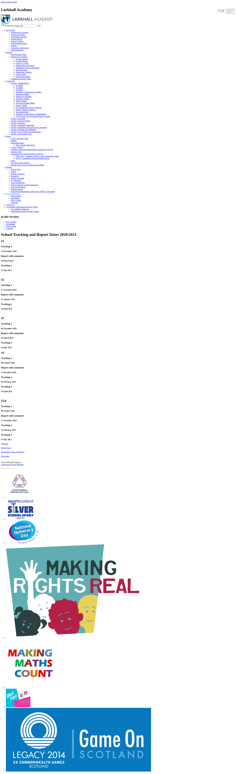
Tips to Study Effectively (25, 145)
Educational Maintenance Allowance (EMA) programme (33, 192)
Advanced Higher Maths (25, 103)
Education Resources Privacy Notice (25, 211)
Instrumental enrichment (25, 66)
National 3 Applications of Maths (28, 92)
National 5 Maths (22, 99)
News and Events (13, 194)
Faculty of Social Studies (20, 121)
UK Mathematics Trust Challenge (29, 108)
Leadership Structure (19, 37)
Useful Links (21, 74)
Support (9, 52)
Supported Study (22, 112)
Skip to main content (9, 2)
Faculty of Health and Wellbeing (23, 130)
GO (39, 26)
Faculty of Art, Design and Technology (26, 132)
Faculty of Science (18, 123)
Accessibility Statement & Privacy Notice (22, 207)
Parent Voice (16, 169)
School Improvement (19, 43)
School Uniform (17, 41)
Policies (14, 46)
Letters (13, 172)
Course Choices (17, 147)
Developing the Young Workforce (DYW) (27, 154)
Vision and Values (18, 35)
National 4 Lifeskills (23, 97)
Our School (10, 30)
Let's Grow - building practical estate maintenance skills (37, 156)
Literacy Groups (22, 63)
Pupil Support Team (18, 55)
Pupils (8, 136)
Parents (9, 167)
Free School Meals (18, 187)
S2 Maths (19, 88)
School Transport (17, 178)
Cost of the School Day (20, 48)
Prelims (14, 141)
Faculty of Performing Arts (21, 134)
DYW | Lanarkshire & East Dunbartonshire (32, 158)
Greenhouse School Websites (12, 465)
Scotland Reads (22, 61)
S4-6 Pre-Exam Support (20, 163)
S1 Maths (19, 85)
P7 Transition (16, 180)
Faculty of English (18, 119)
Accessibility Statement (20, 209)
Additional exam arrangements (27, 68)
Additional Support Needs (21, 79)
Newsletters (15, 198)
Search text (9, 26)
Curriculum (10, 81)
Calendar (14, 203)
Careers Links (16, 152)
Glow (13, 161)
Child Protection (17, 50)
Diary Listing (16, 200)
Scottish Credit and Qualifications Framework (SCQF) (32, 150)
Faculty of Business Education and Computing (29, 127)
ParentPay (15, 176)
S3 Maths (19, 90)
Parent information (23, 77)
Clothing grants (17, 189)
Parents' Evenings (18, 174)
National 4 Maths (22, 94)
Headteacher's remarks (19, 32)
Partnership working (23, 72)
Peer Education (22, 70)
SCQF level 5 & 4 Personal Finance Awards (33, 116)
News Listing (16, 196)
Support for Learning (19, 57)
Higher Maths (21, 101)
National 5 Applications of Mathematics (31, 114)
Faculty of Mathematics (20, 83)
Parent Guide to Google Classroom (24, 185)
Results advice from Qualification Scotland (27, 165)
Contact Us (10, 205)
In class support (22, 59)
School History (16, 39)
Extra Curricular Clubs (19, 138)
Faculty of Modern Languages (22, 125)
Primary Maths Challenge (26, 110)
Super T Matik (21, 105)
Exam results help (18, 183)
